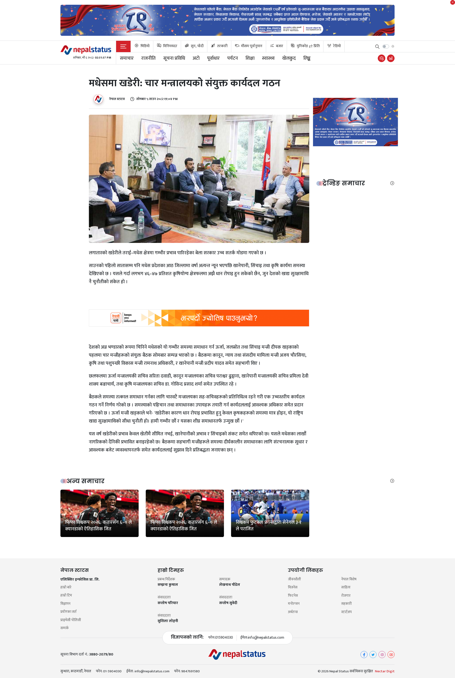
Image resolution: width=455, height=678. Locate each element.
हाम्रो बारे (65, 587)
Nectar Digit (385, 671)
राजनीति (148, 58)
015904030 (224, 638)
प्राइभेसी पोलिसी (70, 620)
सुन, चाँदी (197, 46)
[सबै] (392, 183)
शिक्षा (250, 58)
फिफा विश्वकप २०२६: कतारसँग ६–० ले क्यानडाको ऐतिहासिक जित (98, 525)
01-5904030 (112, 671)
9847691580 (190, 671)
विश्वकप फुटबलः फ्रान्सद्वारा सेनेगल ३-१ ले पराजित (268, 525)
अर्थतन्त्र (293, 612)
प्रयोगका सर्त (68, 612)
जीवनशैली (294, 579)
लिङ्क (307, 58)
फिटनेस (293, 596)
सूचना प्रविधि (174, 58)
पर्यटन (232, 58)
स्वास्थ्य (268, 58)
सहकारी (346, 604)
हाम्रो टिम (66, 595)
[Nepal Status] (85, 50)
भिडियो (145, 46)
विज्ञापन (65, 604)
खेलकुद (289, 58)
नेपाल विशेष (348, 579)
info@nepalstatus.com (266, 638)
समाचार (127, 58)
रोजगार (345, 596)
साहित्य (345, 587)
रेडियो (336, 46)
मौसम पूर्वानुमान (251, 46)
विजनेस (292, 587)
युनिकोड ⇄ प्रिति (308, 46)
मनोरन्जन (294, 604)
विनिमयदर (169, 46)
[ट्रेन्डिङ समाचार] (391, 58)
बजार (279, 46)
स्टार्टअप (346, 612)
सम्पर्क (64, 628)
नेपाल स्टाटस (117, 98)
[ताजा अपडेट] (381, 58)
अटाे (196, 58)
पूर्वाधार (213, 58)
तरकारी (222, 46)
